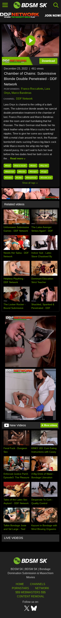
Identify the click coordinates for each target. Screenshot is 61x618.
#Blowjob (33, 172)
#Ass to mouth (20, 166)
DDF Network (24, 98)
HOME (20, 584)
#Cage (44, 172)
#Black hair (9, 172)
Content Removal (30, 596)
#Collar (19, 177)
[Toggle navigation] (5, 5)
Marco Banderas (21, 92)
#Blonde (21, 172)
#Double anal (46, 177)
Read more (16, 158)
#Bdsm (33, 166)
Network (42, 588)
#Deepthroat (31, 177)
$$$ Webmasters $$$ (30, 592)
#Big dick (43, 166)
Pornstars (20, 588)
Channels (37, 584)
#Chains (8, 177)
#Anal (7, 166)
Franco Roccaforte (32, 88)
